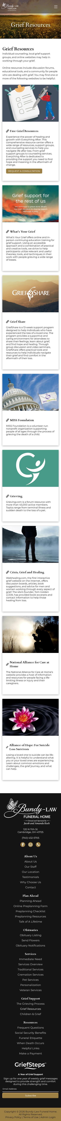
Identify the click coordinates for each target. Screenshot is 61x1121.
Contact (30, 887)
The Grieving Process (31, 1003)
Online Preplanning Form (30, 906)
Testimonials (30, 877)
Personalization (30, 985)
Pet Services (30, 979)
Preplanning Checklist (30, 911)
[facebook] (22, 845)
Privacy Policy (13, 1117)
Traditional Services (30, 969)
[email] (30, 845)
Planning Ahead (30, 901)
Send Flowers (31, 940)
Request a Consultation (24, 171)
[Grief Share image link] (30, 293)
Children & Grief (30, 1014)
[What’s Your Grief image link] (30, 203)
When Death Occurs (30, 1043)
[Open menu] (55, 6)
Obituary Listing (30, 935)
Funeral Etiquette (30, 1038)
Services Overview (30, 964)
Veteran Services (31, 990)
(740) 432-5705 (30, 837)
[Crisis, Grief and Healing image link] (30, 544)
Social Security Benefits (30, 1032)
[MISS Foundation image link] (30, 392)
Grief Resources (30, 1009)
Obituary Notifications (30, 945)
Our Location (30, 872)
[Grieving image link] (30, 468)
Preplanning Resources (30, 916)
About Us (30, 861)
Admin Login (48, 1117)
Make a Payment (30, 1053)
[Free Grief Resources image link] (30, 103)
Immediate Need (30, 959)
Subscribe (30, 1095)
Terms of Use (30, 1117)
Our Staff (30, 866)
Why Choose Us (30, 882)
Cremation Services (31, 974)
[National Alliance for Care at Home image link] (30, 634)
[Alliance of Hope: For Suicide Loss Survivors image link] (30, 717)
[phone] (38, 845)
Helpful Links (30, 1048)
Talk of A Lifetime (30, 921)
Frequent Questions (30, 1027)
